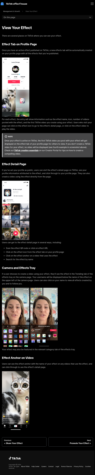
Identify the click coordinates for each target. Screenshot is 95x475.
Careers (43, 466)
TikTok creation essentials (26, 150)
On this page (9, 17)
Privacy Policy (78, 466)
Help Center (35, 466)
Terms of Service (66, 466)
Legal (57, 466)
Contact (51, 466)
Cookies (88, 466)
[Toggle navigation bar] (92, 4)
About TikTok (25, 466)
